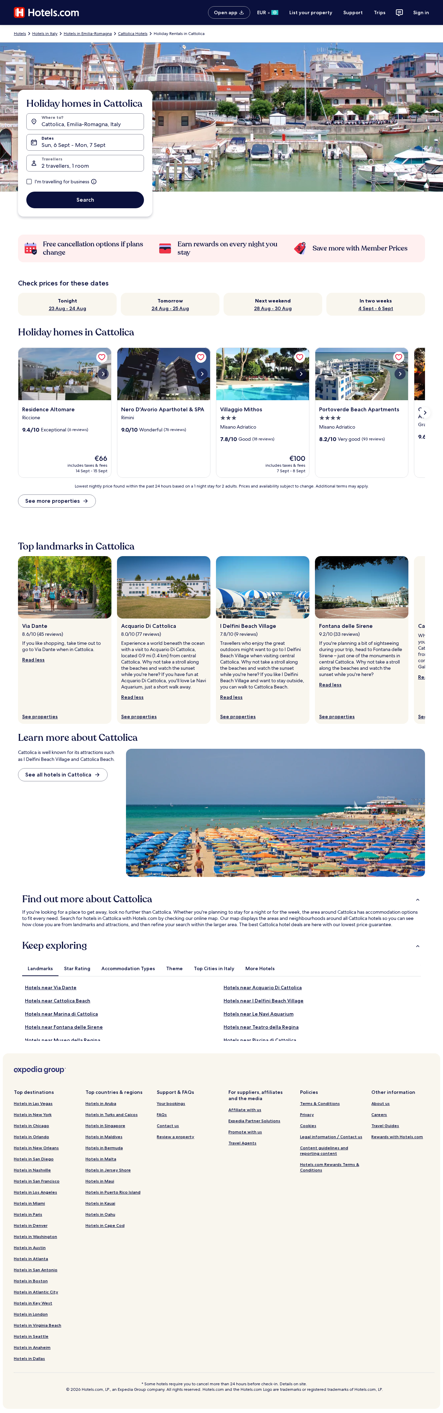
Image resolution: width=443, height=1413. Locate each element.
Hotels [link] (20, 33)
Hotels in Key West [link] (33, 1303)
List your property (310, 12)
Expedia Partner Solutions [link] (254, 1120)
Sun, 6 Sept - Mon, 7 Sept (74, 145)
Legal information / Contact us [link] (331, 1136)
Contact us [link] (168, 1125)
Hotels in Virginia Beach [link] (37, 1325)
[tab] (40, 968)
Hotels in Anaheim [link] (32, 1347)
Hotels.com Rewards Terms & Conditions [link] (329, 1167)
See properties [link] (40, 716)
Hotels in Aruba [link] (100, 1103)
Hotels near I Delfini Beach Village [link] (264, 1001)
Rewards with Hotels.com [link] (397, 1136)
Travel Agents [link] (242, 1143)
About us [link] (380, 1103)
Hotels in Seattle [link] (31, 1336)
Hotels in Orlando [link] (31, 1136)
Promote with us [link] (245, 1131)
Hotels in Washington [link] (35, 1236)
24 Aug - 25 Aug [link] (170, 308)
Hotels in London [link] (31, 1314)
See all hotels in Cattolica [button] (58, 774)
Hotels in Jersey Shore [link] (108, 1170)
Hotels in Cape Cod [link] (105, 1225)
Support (353, 12)
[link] (101, 357)
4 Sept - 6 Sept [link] (375, 308)
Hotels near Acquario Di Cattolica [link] (263, 987)
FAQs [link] (162, 1114)
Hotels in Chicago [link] (31, 1125)
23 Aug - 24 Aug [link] (67, 308)
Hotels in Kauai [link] (100, 1203)
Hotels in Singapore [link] (105, 1125)
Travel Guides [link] (385, 1125)
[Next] (425, 640)
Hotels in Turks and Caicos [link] (111, 1114)
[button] (221, 899)
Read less (33, 660)
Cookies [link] (308, 1125)
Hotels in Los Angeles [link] (35, 1192)
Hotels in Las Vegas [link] (33, 1103)
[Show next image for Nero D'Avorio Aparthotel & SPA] (202, 373)
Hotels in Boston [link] (31, 1280)
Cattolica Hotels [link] (132, 33)
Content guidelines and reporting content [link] (324, 1150)
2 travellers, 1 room (65, 165)
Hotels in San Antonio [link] (35, 1269)
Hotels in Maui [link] (99, 1181)
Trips (380, 12)
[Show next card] (425, 412)
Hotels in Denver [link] (30, 1225)
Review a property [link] (175, 1136)
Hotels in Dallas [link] (29, 1358)
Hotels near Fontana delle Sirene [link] (64, 1027)
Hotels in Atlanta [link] (31, 1258)
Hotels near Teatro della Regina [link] (261, 1027)
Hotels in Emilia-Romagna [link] (88, 33)
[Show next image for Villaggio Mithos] (301, 373)
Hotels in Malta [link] (100, 1158)
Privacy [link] (307, 1114)
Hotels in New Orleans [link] (36, 1147)
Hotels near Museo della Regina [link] (62, 1040)
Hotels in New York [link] (33, 1114)
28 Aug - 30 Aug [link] (273, 308)
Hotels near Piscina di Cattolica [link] (260, 1040)
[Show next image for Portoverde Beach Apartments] (400, 373)
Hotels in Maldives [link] (104, 1136)
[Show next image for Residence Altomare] (103, 373)
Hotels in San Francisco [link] (37, 1181)
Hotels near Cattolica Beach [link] (57, 1001)
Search (85, 199)
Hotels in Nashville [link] (32, 1170)
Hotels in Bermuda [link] (104, 1147)
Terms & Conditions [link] (320, 1103)
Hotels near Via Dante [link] (50, 987)
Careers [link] (379, 1114)
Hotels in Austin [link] (30, 1247)
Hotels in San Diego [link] (34, 1158)
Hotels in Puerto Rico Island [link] (113, 1192)
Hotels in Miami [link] (29, 1203)
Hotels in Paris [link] (28, 1214)
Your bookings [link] (171, 1103)
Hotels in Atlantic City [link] (36, 1291)
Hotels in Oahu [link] (100, 1214)
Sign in (421, 12)
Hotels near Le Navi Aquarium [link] (258, 1014)
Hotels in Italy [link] (44, 33)
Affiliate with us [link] (244, 1109)
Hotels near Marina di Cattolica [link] (61, 1014)
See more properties (52, 501)
